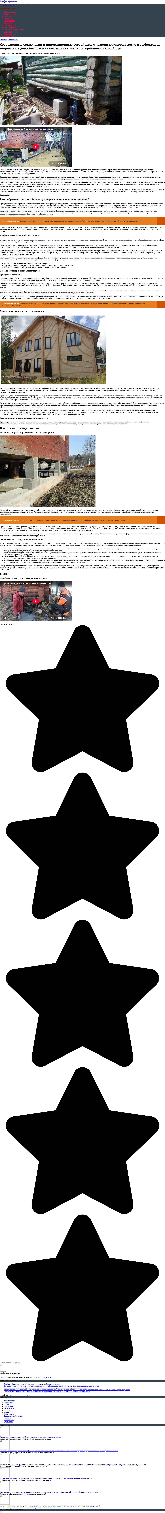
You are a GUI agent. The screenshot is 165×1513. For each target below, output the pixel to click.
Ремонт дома (10, 34)
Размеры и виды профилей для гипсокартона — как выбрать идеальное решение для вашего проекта (46, 1388)
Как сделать (9, 27)
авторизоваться (44, 1377)
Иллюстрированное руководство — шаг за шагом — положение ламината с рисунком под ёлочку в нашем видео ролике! (50, 1506)
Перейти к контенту (8, 1)
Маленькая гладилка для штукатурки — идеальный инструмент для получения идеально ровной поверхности (46, 1478)
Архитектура (10, 12)
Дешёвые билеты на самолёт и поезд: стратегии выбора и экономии (32, 1384)
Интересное (9, 21)
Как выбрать (10, 25)
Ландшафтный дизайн (14, 29)
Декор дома (9, 14)
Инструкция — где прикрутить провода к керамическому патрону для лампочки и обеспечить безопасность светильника (50, 1492)
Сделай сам (9, 36)
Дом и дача (9, 18)
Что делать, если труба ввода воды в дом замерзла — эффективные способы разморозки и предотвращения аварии (51, 1386)
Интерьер (8, 23)
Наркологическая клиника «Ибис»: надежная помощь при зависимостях (30, 1437)
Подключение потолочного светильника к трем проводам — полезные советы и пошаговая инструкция (47, 1392)
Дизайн (7, 16)
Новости (8, 32)
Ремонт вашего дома (8, 5)
